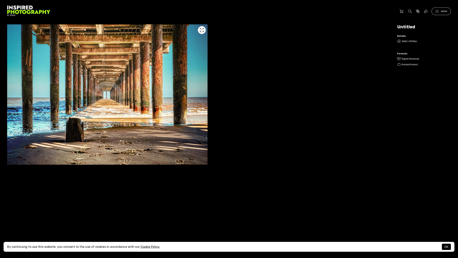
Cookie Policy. (150, 247)
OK (446, 246)
